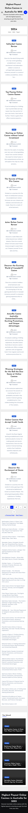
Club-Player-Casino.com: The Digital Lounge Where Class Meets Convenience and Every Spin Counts (13, 595)
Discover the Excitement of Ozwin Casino (14, 470)
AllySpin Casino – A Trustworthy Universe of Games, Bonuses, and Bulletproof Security (12, 565)
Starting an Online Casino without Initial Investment (14, 135)
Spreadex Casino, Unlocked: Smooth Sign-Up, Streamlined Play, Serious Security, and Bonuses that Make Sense (14, 544)
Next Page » (19, 515)
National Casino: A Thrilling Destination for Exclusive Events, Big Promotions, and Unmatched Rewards (14, 645)
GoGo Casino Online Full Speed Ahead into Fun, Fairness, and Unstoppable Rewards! (13, 587)
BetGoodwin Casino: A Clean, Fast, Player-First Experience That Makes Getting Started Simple (12, 523)
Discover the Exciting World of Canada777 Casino (14, 268)
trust (14, 40)
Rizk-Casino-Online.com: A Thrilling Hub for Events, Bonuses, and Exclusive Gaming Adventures (14, 690)
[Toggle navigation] (2, 12)
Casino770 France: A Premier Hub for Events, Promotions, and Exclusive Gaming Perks (13, 683)
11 (25, 507)
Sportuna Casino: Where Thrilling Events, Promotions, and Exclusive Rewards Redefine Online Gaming (12, 675)
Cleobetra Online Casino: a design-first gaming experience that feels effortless (13, 551)
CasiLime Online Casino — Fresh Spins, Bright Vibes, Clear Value (12, 765)
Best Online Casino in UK (9, 704)
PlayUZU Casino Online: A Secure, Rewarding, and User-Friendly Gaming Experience (13, 628)
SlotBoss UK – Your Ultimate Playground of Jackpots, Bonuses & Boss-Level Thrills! (14, 611)
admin (15, 330)
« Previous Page (9, 515)
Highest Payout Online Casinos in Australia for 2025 (13, 8)
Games (7, 726)
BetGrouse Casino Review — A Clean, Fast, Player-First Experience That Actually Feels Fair (13, 530)
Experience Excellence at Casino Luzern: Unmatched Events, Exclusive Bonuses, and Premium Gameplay (13, 698)
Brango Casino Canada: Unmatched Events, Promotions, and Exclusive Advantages (12, 653)
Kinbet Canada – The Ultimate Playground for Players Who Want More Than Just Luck (13, 572)
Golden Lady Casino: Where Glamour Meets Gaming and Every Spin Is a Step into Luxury (13, 580)
